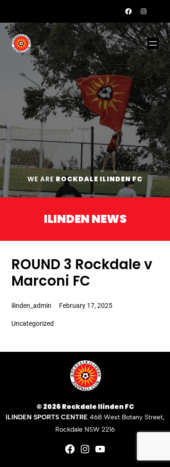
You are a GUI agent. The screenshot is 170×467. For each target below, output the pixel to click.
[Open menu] (153, 43)
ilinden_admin (31, 305)
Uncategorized (32, 323)
